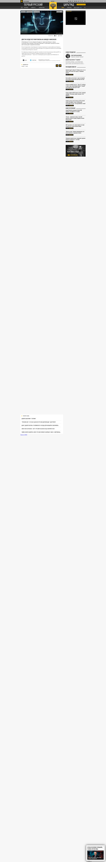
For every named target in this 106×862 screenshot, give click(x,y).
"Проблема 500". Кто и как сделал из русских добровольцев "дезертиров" (39, 422)
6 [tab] (74, 155)
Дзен (26, 60)
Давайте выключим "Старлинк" (29, 418)
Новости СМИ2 (23, 434)
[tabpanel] (76, 151)
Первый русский (33, 4)
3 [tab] (70, 155)
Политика (23, 11)
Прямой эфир (68, 11)
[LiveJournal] (60, 11)
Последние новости (71, 67)
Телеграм (34, 60)
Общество (71, 113)
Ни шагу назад (36, 11)
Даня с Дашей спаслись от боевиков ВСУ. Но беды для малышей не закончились (40, 425)
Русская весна (29, 11)
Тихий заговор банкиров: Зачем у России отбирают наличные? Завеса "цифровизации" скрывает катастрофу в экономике (41, 432)
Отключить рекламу (81, 4)
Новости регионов (70, 108)
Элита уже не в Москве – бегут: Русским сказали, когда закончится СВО (38, 428)
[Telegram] (61, 11)
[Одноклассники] (58, 11)
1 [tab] (67, 155)
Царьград (68, 4)
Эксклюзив (71, 81)
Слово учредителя (70, 52)
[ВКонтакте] (57, 11)
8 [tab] (77, 155)
